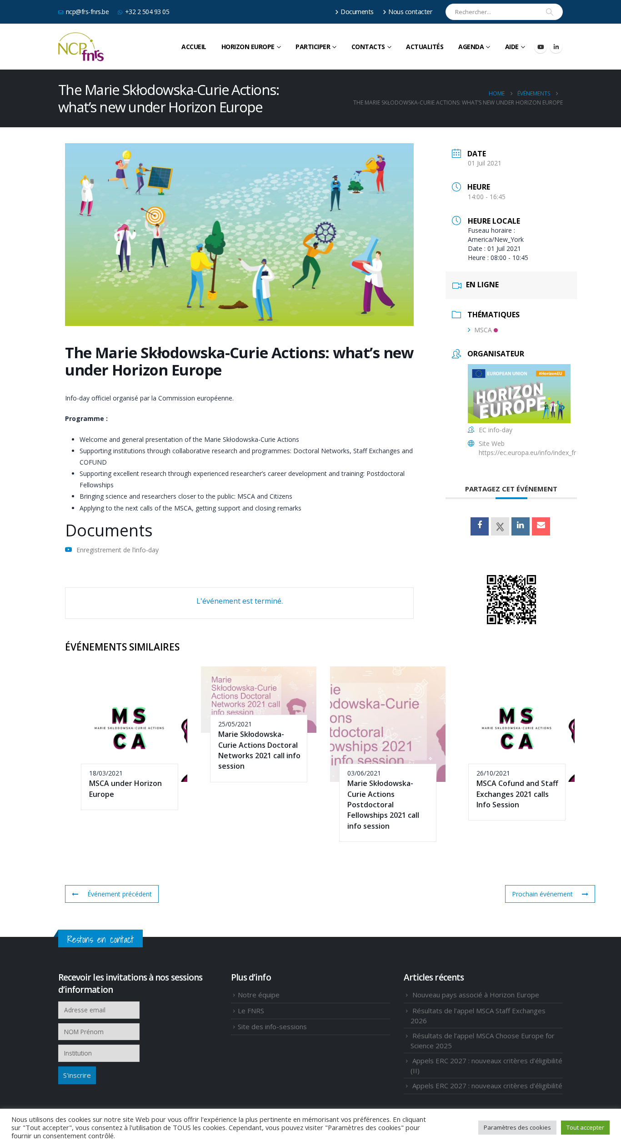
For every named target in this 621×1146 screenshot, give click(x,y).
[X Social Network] (500, 526)
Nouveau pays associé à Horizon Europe (475, 994)
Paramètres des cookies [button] (517, 1127)
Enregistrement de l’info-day (117, 549)
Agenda (471, 46)
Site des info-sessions (272, 1026)
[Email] (541, 526)
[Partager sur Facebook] (480, 526)
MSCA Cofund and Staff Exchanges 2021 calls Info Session (517, 794)
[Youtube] (540, 46)
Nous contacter (410, 11)
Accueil (193, 46)
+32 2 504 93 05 (147, 11)
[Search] (549, 12)
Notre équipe (259, 994)
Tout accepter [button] (585, 1127)
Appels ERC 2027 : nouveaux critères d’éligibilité (487, 1085)
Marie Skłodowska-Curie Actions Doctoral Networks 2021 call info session (259, 750)
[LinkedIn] (556, 46)
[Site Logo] (81, 46)
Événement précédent (119, 894)
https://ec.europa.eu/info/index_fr (527, 452)
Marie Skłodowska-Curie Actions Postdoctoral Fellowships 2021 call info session (383, 804)
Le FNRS (251, 1010)
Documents (357, 11)
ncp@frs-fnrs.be (87, 11)
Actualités (424, 46)
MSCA (483, 329)
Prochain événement (542, 894)
